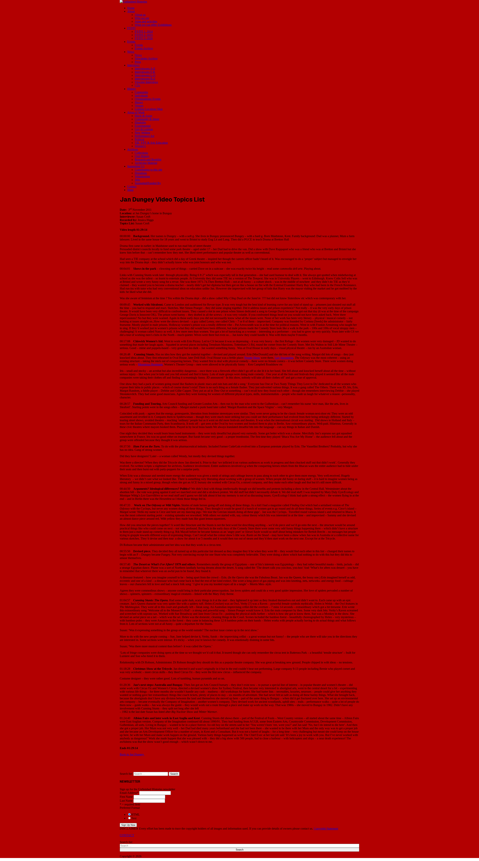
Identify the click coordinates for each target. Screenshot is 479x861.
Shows (139, 102)
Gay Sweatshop (284, 357)
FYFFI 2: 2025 (144, 34)
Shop (130, 189)
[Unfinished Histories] (133, 1)
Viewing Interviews (146, 82)
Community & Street (147, 119)
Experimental (142, 125)
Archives (132, 149)
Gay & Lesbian (144, 129)
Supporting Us (135, 166)
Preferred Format (130, 807)
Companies (141, 92)
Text (133, 818)
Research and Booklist (148, 159)
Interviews (133, 65)
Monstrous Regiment (150, 364)
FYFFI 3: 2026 (144, 38)
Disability (140, 122)
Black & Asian (143, 115)
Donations (141, 173)
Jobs (137, 179)
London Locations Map (149, 109)
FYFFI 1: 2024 (144, 31)
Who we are (142, 18)
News (130, 51)
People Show (252, 357)
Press (138, 61)
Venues (139, 105)
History (131, 88)
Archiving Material (146, 162)
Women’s (140, 146)
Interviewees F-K (145, 72)
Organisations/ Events (148, 98)
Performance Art (144, 136)
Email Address (129, 792)
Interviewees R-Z (145, 78)
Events (131, 41)
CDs (137, 85)
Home (131, 8)
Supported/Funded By (148, 183)
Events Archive (144, 48)
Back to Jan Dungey (132, 754)
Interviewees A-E (145, 68)
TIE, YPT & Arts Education (151, 142)
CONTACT (127, 835)
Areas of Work (136, 112)
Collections (141, 152)
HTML (135, 814)
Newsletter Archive (146, 58)
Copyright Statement (326, 828)
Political (139, 139)
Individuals (141, 95)
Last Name (126, 800)
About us (140, 14)
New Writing (142, 132)
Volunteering (142, 176)
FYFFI (131, 28)
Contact (131, 186)
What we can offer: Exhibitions (153, 24)
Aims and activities (146, 21)
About (131, 11)
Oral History (142, 156)
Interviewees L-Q (145, 75)
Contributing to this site (148, 169)
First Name (126, 796)
